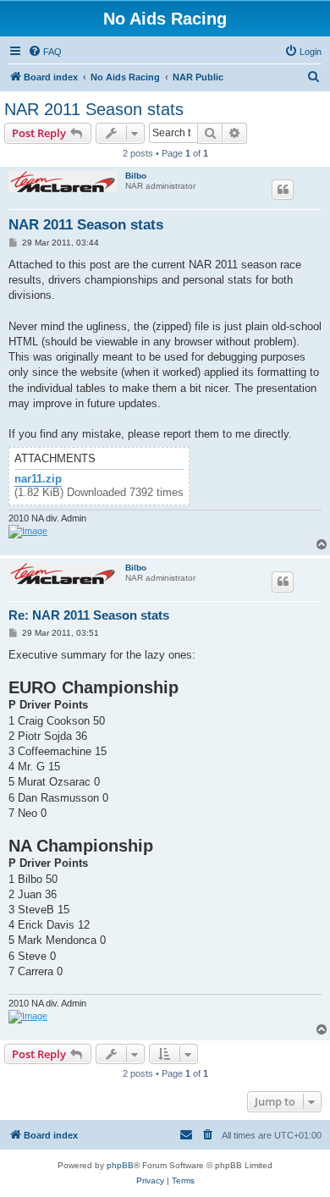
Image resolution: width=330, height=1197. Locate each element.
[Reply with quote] (283, 189)
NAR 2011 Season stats (94, 109)
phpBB (120, 1165)
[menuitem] (45, 51)
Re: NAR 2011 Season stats (88, 615)
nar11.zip (38, 479)
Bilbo (135, 175)
